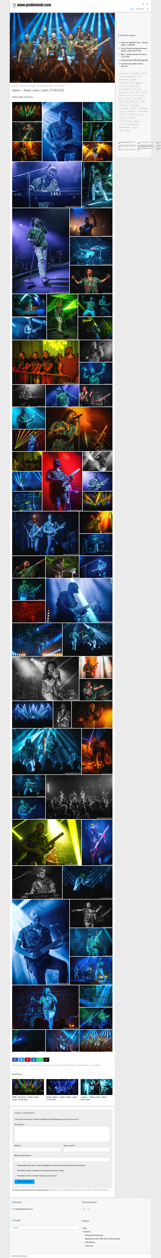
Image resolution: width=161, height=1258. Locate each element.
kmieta (134, 95)
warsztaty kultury (133, 124)
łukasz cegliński (124, 130)
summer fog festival (125, 121)
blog (28, 86)
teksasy (137, 121)
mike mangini (143, 108)
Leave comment (59, 86)
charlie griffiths (22, 1065)
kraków (121, 99)
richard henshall (83, 1065)
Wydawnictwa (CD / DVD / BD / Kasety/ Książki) (102, 1239)
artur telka (135, 73)
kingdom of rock (124, 95)
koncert (33, 86)
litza (138, 102)
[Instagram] (147, 4)
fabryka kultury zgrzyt (126, 83)
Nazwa (18, 1145)
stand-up (139, 115)
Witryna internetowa (22, 1155)
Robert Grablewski (46, 86)
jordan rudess (134, 92)
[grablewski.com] (32, 5)
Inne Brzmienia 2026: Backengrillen (134, 60)
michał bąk (133, 108)
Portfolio (140, 9)
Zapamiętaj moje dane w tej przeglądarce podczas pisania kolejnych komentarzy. (51, 1165)
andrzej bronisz (124, 73)
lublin (143, 102)
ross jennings (95, 1065)
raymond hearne (70, 1065)
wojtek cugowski (124, 127)
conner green (33, 1065)
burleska (143, 73)
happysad (139, 83)
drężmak (133, 80)
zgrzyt (134, 127)
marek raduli (123, 108)
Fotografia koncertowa (94, 1235)
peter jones (49, 1065)
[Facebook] (143, 4)
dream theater (123, 80)
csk (139, 76)
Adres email (69, 1145)
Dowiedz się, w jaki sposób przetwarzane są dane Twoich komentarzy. (79, 1190)
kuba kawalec (137, 99)
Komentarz (19, 1124)
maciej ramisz (135, 105)
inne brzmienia (124, 86)
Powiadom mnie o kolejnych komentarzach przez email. (40, 1170)
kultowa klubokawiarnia (126, 102)
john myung (137, 89)
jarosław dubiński (125, 89)
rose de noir (123, 115)
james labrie (135, 86)
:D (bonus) (89, 1246)
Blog (132, 9)
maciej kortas (123, 105)
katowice (144, 92)
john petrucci (123, 92)
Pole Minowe (90, 1242)
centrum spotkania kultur (127, 76)
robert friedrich (142, 111)
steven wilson (131, 118)
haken (42, 1065)
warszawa (122, 124)
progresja (122, 111)
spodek (131, 115)
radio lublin (59, 1065)
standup (121, 118)
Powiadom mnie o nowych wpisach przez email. (37, 1176)
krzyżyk (128, 99)
